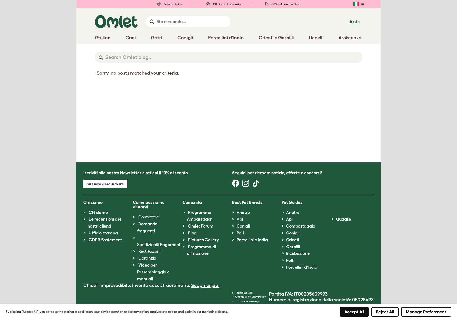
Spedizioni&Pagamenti (159, 244)
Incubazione (298, 253)
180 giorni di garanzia (226, 3)
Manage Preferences (426, 312)
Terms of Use (244, 292)
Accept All (354, 312)
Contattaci (149, 217)
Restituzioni (149, 251)
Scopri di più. (205, 285)
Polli (240, 233)
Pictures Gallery (203, 240)
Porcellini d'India (252, 240)
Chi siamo (98, 212)
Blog (192, 233)
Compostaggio (300, 226)
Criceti (292, 240)
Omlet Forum (200, 226)
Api (240, 219)
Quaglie (343, 219)
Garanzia (147, 258)
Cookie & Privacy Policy (250, 296)
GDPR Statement (105, 240)
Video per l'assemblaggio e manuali (153, 272)
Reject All (385, 312)
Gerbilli (293, 246)
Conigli (243, 226)
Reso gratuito (172, 3)
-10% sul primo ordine (285, 3)
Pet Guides (292, 202)
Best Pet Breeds (247, 202)
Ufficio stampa (103, 233)
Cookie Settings (249, 301)
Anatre (243, 212)
